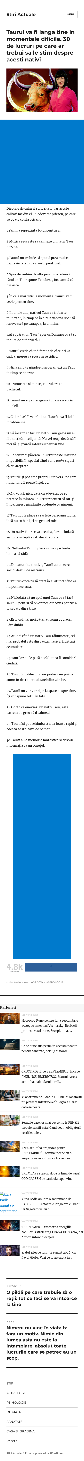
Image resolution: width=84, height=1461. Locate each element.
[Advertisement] (42, 162)
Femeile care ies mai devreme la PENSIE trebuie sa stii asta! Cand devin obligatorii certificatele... (51, 1128)
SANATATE (14, 1422)
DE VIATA (13, 1412)
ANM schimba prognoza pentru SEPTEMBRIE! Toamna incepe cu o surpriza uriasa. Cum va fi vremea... (46, 1153)
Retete (11, 1441)
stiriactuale (13, 982)
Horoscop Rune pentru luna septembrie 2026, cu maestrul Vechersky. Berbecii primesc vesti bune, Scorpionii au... (49, 1026)
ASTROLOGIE (54, 982)
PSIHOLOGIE (16, 1402)
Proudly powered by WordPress (44, 1453)
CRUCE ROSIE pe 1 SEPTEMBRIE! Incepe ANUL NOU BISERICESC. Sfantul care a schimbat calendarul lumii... (50, 1077)
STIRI (10, 1383)
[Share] (51, 967)
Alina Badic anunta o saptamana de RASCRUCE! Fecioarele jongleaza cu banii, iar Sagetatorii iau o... (51, 1204)
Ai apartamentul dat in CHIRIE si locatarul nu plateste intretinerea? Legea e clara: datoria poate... (51, 1102)
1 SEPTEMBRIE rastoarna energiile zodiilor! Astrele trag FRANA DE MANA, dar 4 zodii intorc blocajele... (52, 1232)
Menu (71, 14)
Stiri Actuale (21, 14)
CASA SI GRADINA (20, 1431)
